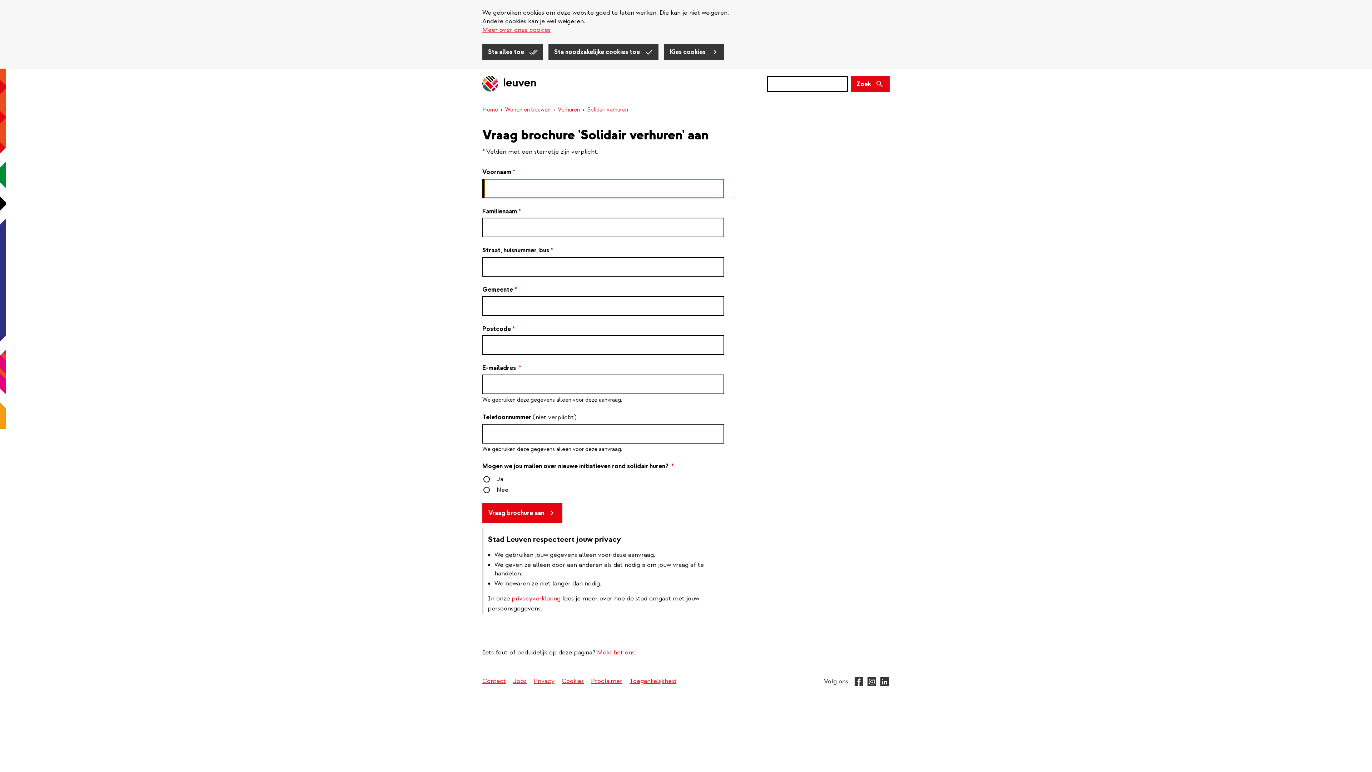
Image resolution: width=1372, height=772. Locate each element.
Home (490, 109)
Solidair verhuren (607, 109)
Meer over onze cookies (516, 30)
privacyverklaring (536, 598)
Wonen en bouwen (528, 109)
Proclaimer (606, 681)
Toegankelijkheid (653, 681)
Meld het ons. (616, 652)
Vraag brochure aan (516, 513)
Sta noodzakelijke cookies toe (597, 52)
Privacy (544, 681)
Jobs (520, 681)
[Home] (509, 84)
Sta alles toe (507, 52)
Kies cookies (688, 52)
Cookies (573, 681)
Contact (494, 681)
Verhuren (569, 109)
